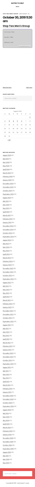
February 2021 (7, 388)
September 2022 (8, 321)
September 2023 (8, 279)
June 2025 (6, 205)
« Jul (9, 140)
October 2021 (7, 360)
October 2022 (7, 318)
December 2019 (8, 438)
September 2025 (8, 194)
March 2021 (6, 385)
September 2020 (8, 406)
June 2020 (6, 417)
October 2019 (7, 445)
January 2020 (7, 434)
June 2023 (6, 289)
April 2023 (6, 297)
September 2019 (8, 449)
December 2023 (8, 268)
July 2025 (5, 201)
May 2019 (6, 463)
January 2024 (7, 265)
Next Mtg (29, 87)
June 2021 (6, 374)
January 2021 (7, 392)
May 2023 (6, 293)
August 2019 (7, 452)
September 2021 (8, 364)
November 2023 (8, 272)
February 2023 (7, 304)
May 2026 (6, 166)
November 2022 (8, 314)
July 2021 (5, 371)
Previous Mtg (7, 87)
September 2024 (8, 236)
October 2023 (7, 275)
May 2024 (6, 251)
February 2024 (7, 261)
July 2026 (6, 159)
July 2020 (6, 413)
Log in (27, 483)
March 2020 (7, 427)
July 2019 (5, 456)
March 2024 (7, 258)
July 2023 (6, 286)
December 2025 (8, 183)
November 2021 (8, 357)
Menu (17, 6)
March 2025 (6, 215)
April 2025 (6, 212)
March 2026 (7, 173)
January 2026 (7, 180)
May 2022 (6, 335)
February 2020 (7, 431)
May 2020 (6, 420)
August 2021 (7, 367)
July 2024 (6, 243)
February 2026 (7, 176)
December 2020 (8, 396)
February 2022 (7, 346)
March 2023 (7, 300)
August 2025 (7, 198)
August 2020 (7, 410)
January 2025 (7, 222)
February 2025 (7, 219)
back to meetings (25, 46)
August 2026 (7, 155)
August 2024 (7, 240)
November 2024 (8, 229)
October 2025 (7, 190)
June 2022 (6, 332)
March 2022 (7, 342)
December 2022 (8, 311)
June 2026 (6, 162)
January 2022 (7, 350)
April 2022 (6, 339)
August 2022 (7, 325)
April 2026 (6, 169)
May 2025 (6, 208)
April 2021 (6, 381)
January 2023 (7, 307)
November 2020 (8, 399)
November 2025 (8, 187)
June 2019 (6, 459)
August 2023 (7, 282)
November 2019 (8, 441)
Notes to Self (17, 3)
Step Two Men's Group (10, 13)
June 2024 (6, 247)
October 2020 (7, 403)
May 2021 (6, 378)
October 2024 (7, 233)
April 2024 (6, 254)
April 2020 (6, 424)
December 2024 (8, 226)
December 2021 (8, 353)
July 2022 (6, 328)
